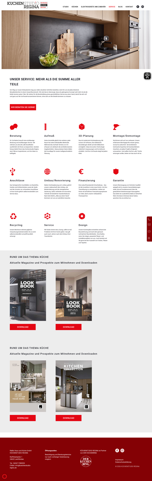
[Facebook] (137, 6)
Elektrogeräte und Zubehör (93, 7)
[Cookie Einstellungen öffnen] (4, 478)
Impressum (119, 460)
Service (112, 7)
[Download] (28, 320)
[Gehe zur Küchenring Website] (86, 466)
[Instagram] (142, 6)
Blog (120, 7)
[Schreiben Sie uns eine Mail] (149, 225)
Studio (66, 7)
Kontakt (129, 7)
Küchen (75, 7)
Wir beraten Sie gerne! (23, 107)
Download (22, 327)
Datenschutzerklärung (123, 462)
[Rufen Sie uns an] (149, 220)
